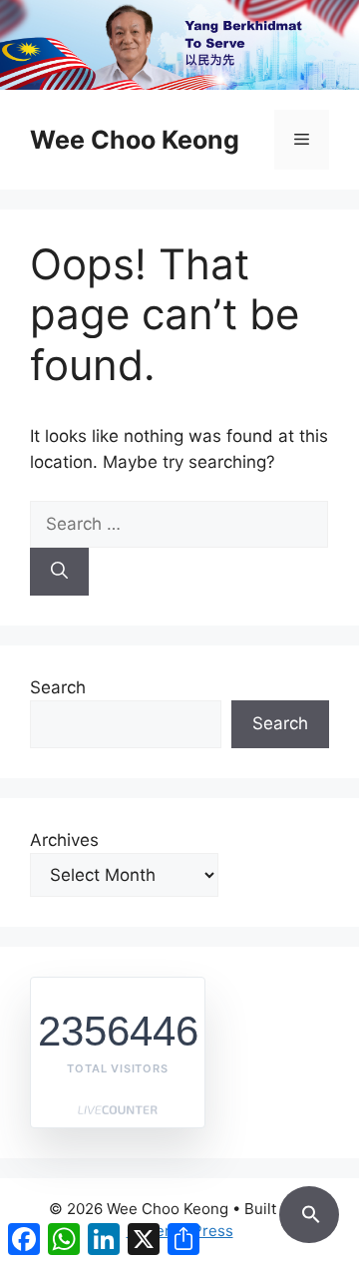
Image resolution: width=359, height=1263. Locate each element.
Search (58, 687)
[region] (179, 45)
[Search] (59, 572)
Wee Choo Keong (134, 140)
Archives (64, 840)
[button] (309, 1211)
